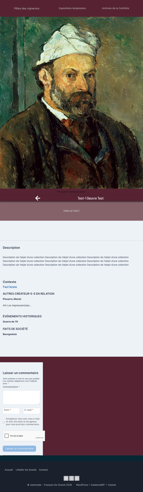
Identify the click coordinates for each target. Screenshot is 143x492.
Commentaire (11, 386)
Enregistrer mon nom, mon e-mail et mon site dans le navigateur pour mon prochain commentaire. (23, 421)
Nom (7, 409)
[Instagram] (77, 478)
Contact (43, 469)
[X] (71, 478)
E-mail (29, 409)
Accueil (9, 469)
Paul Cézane (10, 287)
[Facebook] (66, 478)
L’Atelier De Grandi (26, 469)
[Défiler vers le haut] (136, 472)
